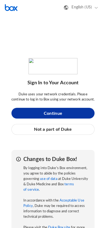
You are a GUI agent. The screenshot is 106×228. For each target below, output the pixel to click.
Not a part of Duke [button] (53, 129)
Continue (53, 113)
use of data (48, 179)
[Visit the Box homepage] (11, 7)
